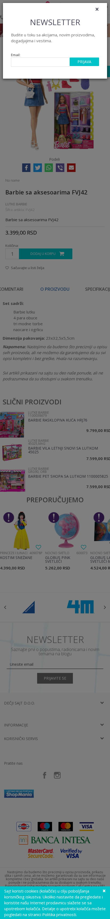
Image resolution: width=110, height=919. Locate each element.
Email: (15, 55)
